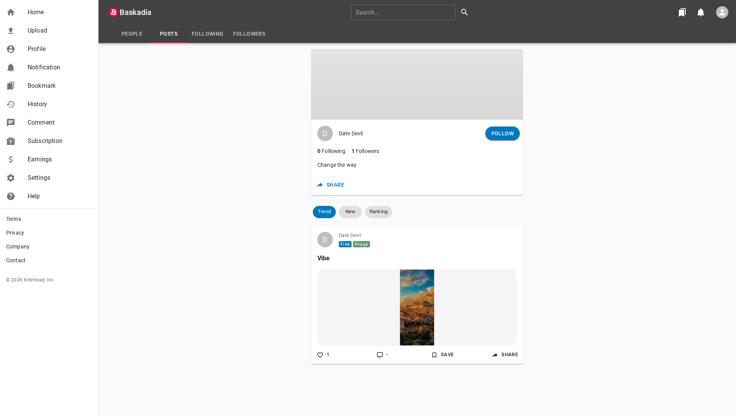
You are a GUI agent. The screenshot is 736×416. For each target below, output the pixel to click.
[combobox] (412, 12)
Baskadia (135, 12)
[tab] (131, 34)
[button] (49, 12)
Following (331, 151)
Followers (366, 151)
